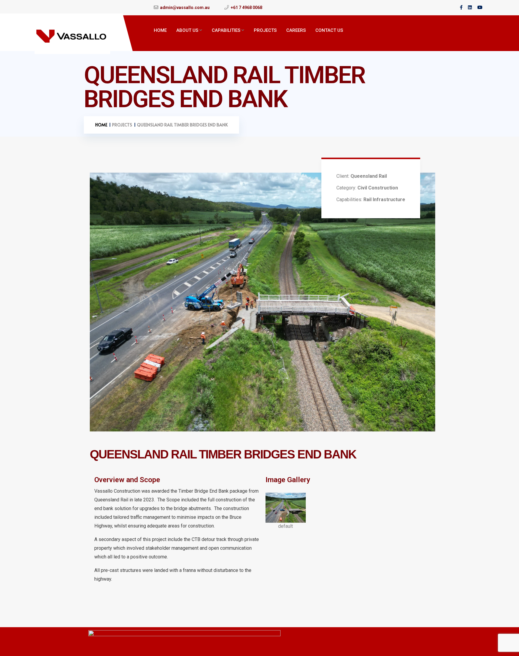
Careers (296, 30)
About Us (187, 30)
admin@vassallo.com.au (185, 7)
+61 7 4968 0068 (246, 7)
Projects (265, 30)
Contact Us (329, 30)
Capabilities (226, 30)
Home (160, 30)
